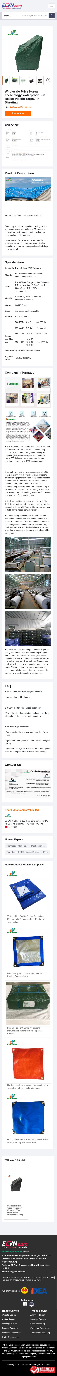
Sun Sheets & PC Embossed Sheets (23, 852)
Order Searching (37, 1324)
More (45, 852)
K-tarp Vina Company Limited (22, 810)
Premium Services (11, 1278)
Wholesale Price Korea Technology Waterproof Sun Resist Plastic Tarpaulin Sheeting (15, 1210)
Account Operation (10, 1328)
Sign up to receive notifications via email (22, 1280)
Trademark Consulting (40, 1333)
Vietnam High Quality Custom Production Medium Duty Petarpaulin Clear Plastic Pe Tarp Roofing (25, 919)
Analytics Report (37, 1315)
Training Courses (9, 1324)
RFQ (52, 1278)
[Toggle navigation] (51, 6)
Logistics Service (38, 1319)
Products (25, 1278)
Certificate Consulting (39, 1328)
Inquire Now (18, 113)
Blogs (45, 1278)
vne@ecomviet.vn (17, 1272)
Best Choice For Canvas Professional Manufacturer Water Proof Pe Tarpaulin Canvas (24, 1031)
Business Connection (11, 1333)
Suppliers (36, 1278)
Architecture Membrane (17, 846)
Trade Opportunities (10, 1337)
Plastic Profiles (38, 846)
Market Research (9, 1319)
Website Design (9, 1315)
